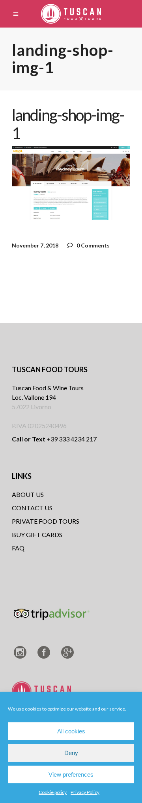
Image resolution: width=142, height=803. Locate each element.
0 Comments (92, 245)
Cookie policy (53, 792)
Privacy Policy (85, 792)
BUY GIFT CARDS (37, 534)
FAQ (18, 548)
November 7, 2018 (35, 245)
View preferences (71, 774)
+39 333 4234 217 (54, 439)
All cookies (71, 731)
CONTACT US (32, 507)
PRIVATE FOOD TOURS (45, 521)
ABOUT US (28, 494)
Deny (71, 752)
